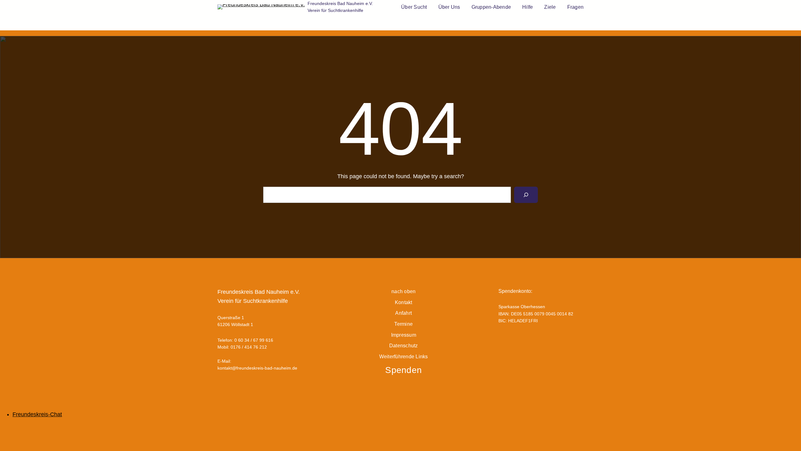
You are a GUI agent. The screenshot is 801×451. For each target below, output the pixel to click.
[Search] (526, 195)
